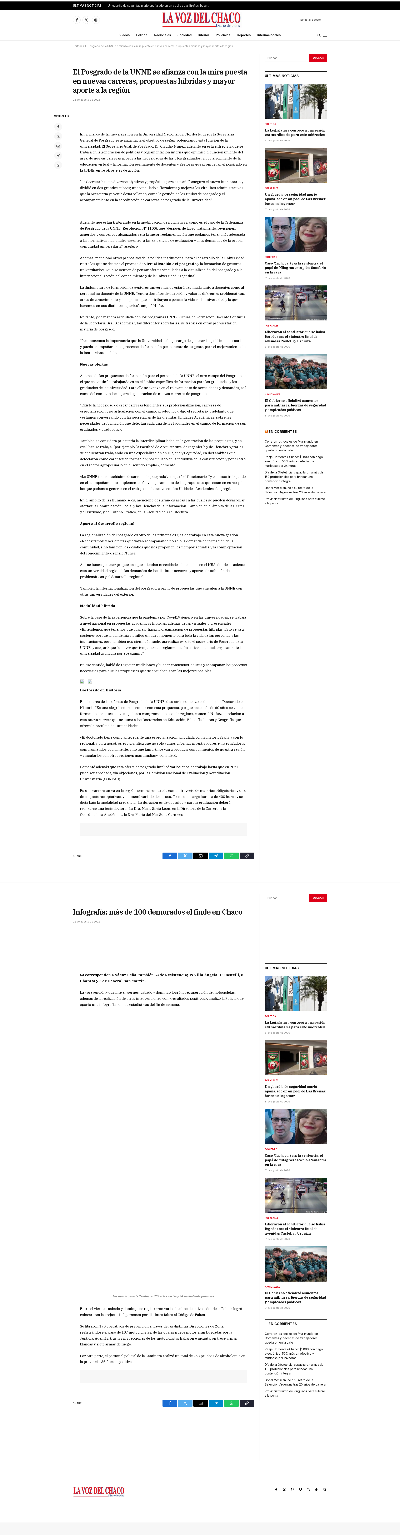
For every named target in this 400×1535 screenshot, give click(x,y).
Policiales (223, 35)
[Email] (58, 146)
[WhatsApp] (58, 165)
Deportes (244, 35)
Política (141, 35)
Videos (124, 35)
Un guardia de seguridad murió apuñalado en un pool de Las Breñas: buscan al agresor (160, 5)
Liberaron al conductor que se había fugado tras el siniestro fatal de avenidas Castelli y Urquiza (295, 336)
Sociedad (185, 35)
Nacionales (162, 35)
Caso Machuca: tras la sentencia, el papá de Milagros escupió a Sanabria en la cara (295, 268)
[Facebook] (58, 127)
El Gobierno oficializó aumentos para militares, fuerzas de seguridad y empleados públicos (295, 405)
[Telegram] (58, 155)
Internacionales (269, 35)
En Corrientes (283, 431)
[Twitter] (58, 136)
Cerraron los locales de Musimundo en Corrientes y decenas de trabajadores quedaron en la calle (291, 446)
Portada (77, 46)
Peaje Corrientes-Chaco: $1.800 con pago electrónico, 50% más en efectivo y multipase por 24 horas (294, 461)
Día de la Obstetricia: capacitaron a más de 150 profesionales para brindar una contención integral (294, 477)
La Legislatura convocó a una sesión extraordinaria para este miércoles (295, 132)
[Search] (319, 35)
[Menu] (325, 35)
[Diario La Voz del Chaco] (202, 20)
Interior (203, 35)
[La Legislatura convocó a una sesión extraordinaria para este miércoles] (296, 101)
